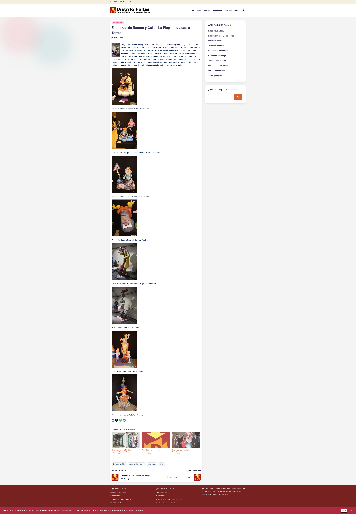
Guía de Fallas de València (166, 503)
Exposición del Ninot (119, 464)
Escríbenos (160, 496)
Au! (238, 97)
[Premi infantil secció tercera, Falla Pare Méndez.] (124, 235)
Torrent (162, 464)
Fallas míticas (115, 496)
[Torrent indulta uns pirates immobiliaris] (156, 440)
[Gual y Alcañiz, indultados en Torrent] (186, 440)
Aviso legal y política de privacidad (169, 499)
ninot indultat (152, 464)
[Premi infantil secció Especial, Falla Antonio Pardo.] (124, 104)
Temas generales (118, 22)
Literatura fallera (215, 41)
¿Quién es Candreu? (164, 492)
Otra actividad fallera (216, 71)
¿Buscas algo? (216, 89)
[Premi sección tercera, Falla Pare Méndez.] (124, 410)
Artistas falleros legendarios (120, 499)
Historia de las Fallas (118, 492)
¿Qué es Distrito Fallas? (165, 489)
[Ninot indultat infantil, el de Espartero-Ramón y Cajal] (126, 440)
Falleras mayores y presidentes (221, 36)
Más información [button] (137, 510)
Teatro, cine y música (217, 61)
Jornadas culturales (216, 46)
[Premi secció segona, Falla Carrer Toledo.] (124, 367)
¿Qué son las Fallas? (118, 489)
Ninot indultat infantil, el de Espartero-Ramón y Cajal (121, 451)
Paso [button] (350, 510)
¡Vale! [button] (344, 510)
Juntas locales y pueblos (136, 464)
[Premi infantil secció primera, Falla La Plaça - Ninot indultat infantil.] (124, 148)
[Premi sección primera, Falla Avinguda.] (124, 323)
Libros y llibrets (116, 503)
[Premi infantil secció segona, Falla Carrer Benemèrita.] (124, 192)
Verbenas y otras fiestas (218, 66)
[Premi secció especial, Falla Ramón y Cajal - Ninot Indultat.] (124, 279)
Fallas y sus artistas (216, 31)
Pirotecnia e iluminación (218, 51)
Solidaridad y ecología (217, 56)
